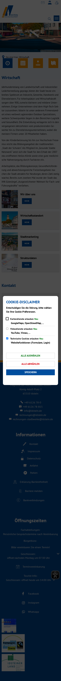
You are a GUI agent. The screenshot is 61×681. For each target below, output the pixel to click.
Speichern (31, 372)
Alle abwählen (30, 363)
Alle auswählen (30, 355)
